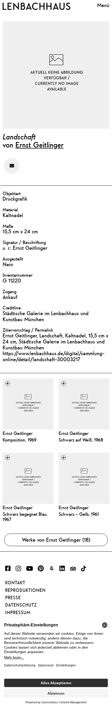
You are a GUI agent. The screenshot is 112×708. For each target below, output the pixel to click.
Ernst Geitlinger (39, 144)
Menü (103, 5)
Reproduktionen (25, 590)
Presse (13, 597)
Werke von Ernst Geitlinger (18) (56, 539)
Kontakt (15, 582)
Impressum (17, 612)
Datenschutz (21, 605)
